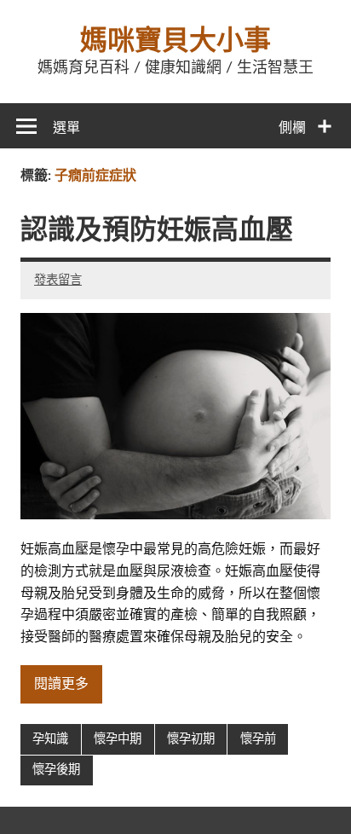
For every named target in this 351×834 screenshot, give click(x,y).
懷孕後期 (56, 769)
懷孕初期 (191, 739)
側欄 (292, 128)
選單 (66, 128)
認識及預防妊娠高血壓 (156, 230)
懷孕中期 (117, 739)
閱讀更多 (61, 684)
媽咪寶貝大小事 (175, 41)
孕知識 (50, 739)
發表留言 (58, 280)
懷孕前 (258, 739)
